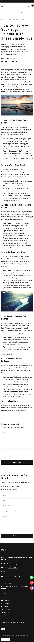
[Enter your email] (31, 594)
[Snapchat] (16, 576)
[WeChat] (21, 576)
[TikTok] (12, 576)
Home (2, 12)
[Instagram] (8, 576)
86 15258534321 (12, 568)
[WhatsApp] (13, 61)
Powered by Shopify (24, 635)
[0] (31, 6)
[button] (32, 588)
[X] (6, 61)
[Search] (28, 6)
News (7, 12)
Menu (3, 550)
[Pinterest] (10, 61)
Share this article (8, 58)
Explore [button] (3, 571)
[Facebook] (2, 61)
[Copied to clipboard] (17, 61)
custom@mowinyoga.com (12, 564)
